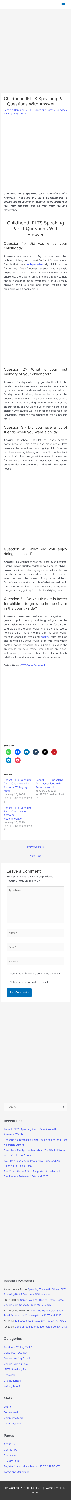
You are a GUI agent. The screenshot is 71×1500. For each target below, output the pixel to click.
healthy (45, 636)
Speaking (9, 1375)
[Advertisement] (35, 55)
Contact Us (10, 1449)
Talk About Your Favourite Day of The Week (40, 1321)
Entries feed (11, 1412)
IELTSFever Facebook (33, 665)
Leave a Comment (14, 110)
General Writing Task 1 (17, 1358)
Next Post (35, 855)
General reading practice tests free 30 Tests (41, 1326)
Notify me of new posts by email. (29, 982)
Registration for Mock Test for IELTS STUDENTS (32, 1466)
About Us (9, 1444)
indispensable (35, 264)
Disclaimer (10, 1455)
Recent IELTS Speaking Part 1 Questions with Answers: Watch (49, 783)
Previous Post (35, 846)
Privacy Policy (12, 1460)
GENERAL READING (15, 1352)
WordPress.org (12, 1423)
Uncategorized (12, 1380)
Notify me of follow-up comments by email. (35, 973)
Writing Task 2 (12, 1386)
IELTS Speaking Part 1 (41, 110)
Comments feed (13, 1417)
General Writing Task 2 (17, 1363)
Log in (7, 1406)
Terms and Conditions (16, 1471)
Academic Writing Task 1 (18, 1347)
